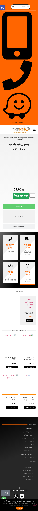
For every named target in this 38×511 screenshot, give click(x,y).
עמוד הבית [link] (31, 137)
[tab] (19, 206)
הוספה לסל (21, 196)
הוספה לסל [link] (29, 320)
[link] (2, 7)
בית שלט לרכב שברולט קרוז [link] (28, 398)
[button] (34, 129)
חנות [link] (25, 137)
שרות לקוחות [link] (27, 273)
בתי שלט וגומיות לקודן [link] (16, 137)
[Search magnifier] (13, 6)
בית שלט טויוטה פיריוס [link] (29, 358)
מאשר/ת (19, 508)
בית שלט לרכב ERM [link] (10, 358)
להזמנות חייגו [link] (10, 247)
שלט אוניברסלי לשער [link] (10, 398)
